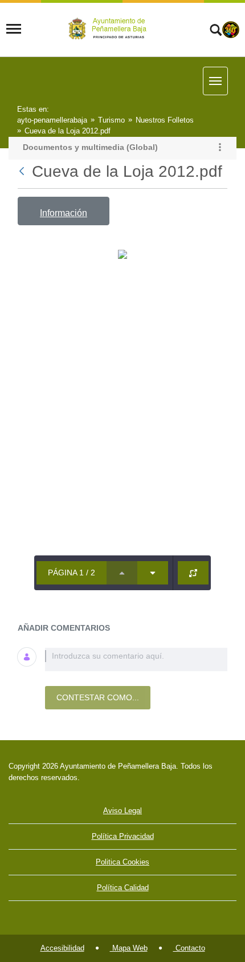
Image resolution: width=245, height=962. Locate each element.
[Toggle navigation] (13, 29)
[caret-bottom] (152, 572)
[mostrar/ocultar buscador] (215, 31)
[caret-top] (122, 572)
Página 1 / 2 (71, 572)
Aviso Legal (122, 810)
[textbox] (136, 659)
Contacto (189, 948)
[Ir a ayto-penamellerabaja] (109, 29)
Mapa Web (129, 948)
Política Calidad (123, 887)
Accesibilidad (62, 948)
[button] (220, 148)
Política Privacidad (123, 836)
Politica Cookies (122, 862)
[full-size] (193, 572)
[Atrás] (23, 171)
